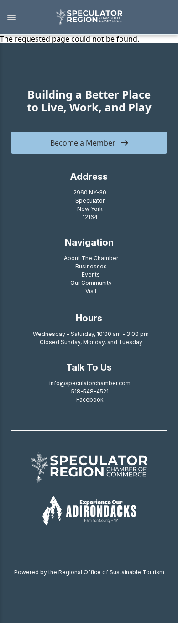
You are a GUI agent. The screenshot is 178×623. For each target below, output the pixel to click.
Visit (91, 291)
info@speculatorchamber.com (90, 383)
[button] (23, 17)
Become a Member (82, 143)
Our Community (91, 282)
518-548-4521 (90, 391)
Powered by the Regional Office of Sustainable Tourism (89, 572)
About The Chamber (91, 258)
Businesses (91, 266)
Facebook (90, 399)
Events (91, 274)
